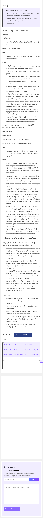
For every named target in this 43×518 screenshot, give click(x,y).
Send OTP (34, 479)
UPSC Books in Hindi (10, 350)
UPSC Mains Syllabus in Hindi (13, 355)
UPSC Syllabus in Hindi (11, 345)
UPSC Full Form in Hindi (32, 345)
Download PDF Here (23, 335)
